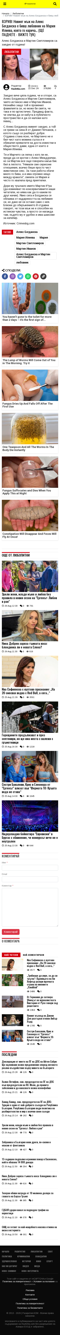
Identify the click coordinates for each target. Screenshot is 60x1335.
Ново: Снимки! (9, 1270)
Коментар (7, 886)
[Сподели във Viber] (13, 276)
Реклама (30, 1290)
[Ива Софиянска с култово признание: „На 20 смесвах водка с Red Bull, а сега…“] (30, 686)
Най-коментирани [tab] (33, 954)
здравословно (9, 1261)
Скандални (41, 1256)
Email (4, 874)
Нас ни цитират (9, 1266)
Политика (7, 1256)
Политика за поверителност (17, 1281)
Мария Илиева (25, 237)
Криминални (23, 1256)
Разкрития (20, 1251)
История (26, 1261)
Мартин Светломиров (30, 243)
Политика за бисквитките (30, 1308)
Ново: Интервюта (30, 1270)
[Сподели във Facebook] (5, 276)
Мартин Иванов (26, 248)
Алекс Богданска (27, 231)
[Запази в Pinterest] (36, 276)
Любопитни (18, 13)
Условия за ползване (44, 1281)
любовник (22, 262)
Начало (5, 13)
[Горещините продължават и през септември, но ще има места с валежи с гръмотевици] (30, 732)
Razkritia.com (18, 89)
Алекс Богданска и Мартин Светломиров (33, 256)
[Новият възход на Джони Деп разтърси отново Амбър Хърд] (12, 1025)
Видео (26, 1266)
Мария (44, 237)
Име (5, 863)
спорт (49, 1261)
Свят (50, 1251)
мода (37, 1266)
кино (38, 1261)
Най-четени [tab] (11, 954)
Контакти (30, 1295)
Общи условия (30, 1299)
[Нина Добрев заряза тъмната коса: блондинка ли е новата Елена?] (30, 640)
